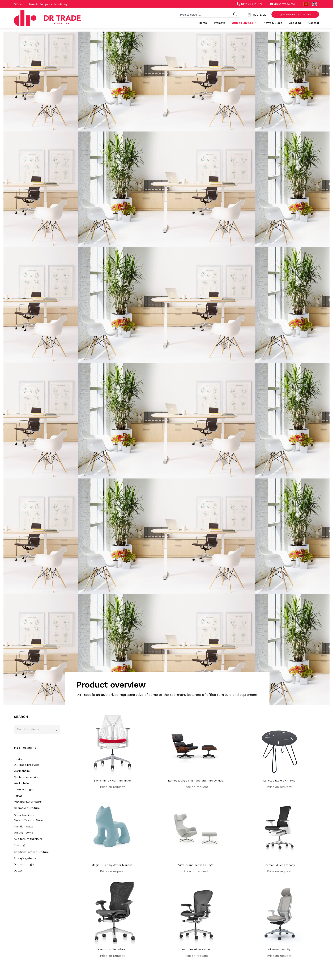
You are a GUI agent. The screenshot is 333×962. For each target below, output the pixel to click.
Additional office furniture (31, 852)
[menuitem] (306, 4)
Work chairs (22, 770)
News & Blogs (272, 22)
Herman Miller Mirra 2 (112, 949)
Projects (219, 22)
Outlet (18, 870)
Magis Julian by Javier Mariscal (112, 865)
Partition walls (23, 826)
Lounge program (25, 789)
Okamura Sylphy (279, 949)
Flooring (19, 845)
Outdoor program (25, 864)
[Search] (235, 14)
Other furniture (24, 815)
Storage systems (25, 858)
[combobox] (205, 14)
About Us (295, 22)
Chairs (18, 759)
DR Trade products (26, 764)
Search (55, 729)
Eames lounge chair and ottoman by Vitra (196, 780)
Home (203, 22)
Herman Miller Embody (279, 865)
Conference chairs (26, 777)
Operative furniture (27, 808)
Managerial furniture (28, 801)
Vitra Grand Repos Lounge (195, 865)
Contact (313, 22)
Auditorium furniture (28, 838)
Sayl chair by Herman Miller (112, 780)
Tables (18, 795)
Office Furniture (242, 22)
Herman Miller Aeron (196, 949)
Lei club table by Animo (279, 780)
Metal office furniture (28, 820)
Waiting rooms (23, 832)
